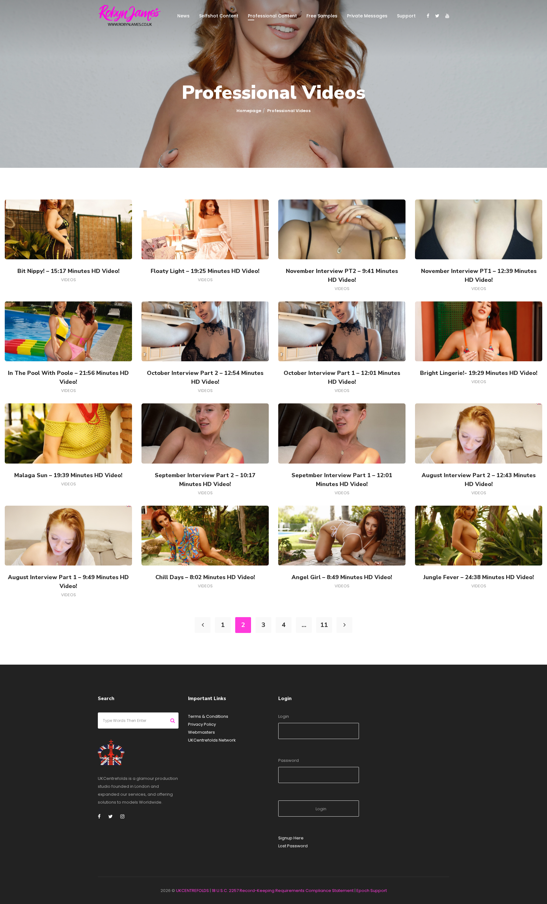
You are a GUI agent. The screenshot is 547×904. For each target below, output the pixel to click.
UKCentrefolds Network (212, 740)
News (183, 16)
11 (324, 625)
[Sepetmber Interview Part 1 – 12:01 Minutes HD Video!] (342, 433)
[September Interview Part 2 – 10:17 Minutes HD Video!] (205, 433)
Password (288, 760)
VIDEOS (68, 280)
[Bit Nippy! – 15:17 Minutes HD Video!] (68, 229)
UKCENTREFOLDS (192, 891)
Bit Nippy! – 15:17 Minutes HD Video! (68, 271)
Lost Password (293, 846)
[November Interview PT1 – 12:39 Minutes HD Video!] (478, 229)
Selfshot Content (218, 16)
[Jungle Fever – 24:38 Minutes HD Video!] (478, 535)
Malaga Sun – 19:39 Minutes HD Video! (68, 475)
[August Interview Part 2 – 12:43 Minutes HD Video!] (478, 433)
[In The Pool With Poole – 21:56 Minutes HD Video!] (68, 331)
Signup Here (291, 838)
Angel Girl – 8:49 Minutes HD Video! (342, 577)
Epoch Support (371, 891)
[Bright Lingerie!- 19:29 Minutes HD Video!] (478, 331)
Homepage (248, 111)
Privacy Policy (202, 724)
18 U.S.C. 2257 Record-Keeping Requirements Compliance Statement (283, 891)
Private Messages (367, 16)
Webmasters (201, 732)
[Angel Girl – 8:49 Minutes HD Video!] (342, 535)
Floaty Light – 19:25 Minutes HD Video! (205, 271)
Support (406, 16)
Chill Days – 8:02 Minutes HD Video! (205, 577)
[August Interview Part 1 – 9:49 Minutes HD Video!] (68, 535)
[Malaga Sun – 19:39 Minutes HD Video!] (68, 433)
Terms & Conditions (208, 716)
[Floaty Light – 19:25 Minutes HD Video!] (205, 229)
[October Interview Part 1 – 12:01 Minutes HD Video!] (342, 331)
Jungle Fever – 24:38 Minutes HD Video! (478, 577)
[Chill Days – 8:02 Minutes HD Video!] (205, 535)
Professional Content (272, 16)
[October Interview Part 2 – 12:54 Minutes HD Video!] (205, 331)
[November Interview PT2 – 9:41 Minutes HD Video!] (342, 229)
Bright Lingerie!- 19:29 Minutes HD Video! (479, 373)
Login (283, 716)
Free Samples (321, 16)
